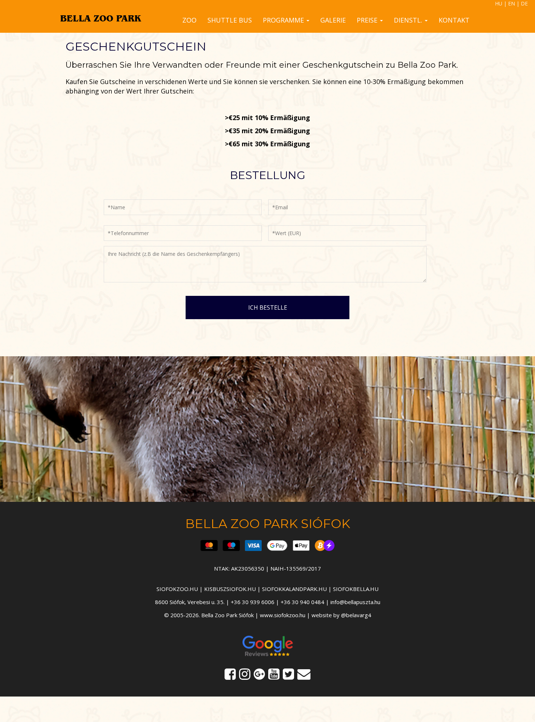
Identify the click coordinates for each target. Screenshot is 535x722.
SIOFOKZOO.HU (177, 588)
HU (498, 3)
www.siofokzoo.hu (282, 615)
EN (511, 3)
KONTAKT (454, 20)
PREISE (368, 20)
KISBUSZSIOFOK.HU (230, 588)
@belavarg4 (356, 615)
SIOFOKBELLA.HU (356, 588)
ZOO (189, 20)
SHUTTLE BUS (229, 20)
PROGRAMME (284, 20)
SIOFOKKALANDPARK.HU (294, 588)
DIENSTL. (409, 20)
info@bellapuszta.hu (355, 602)
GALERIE (333, 20)
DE (524, 3)
